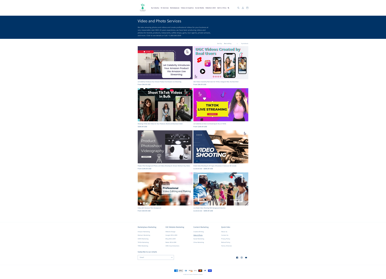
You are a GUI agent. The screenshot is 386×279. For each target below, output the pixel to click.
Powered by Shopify (198, 274)
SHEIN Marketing (143, 239)
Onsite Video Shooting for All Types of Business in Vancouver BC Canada (214, 166)
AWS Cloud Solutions (172, 246)
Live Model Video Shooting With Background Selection (209, 208)
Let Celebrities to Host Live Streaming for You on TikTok (209, 124)
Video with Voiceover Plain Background (149, 208)
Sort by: (219, 43)
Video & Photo (198, 235)
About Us (224, 232)
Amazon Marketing (144, 232)
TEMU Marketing (143, 246)
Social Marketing (198, 239)
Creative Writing (198, 232)
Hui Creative (190, 274)
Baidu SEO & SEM (171, 242)
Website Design (170, 232)
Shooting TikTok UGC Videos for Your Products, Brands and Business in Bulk (160, 124)
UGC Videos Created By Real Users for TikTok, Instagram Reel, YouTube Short (215, 82)
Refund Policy (225, 242)
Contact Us (224, 235)
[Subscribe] (171, 257)
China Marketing (198, 242)
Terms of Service (226, 246)
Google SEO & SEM (171, 235)
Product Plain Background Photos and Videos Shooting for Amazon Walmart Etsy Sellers (164, 166)
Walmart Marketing (144, 235)
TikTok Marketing (143, 242)
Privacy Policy (225, 239)
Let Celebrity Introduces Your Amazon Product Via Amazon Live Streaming (159, 82)
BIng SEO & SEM (171, 239)
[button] (238, 8)
